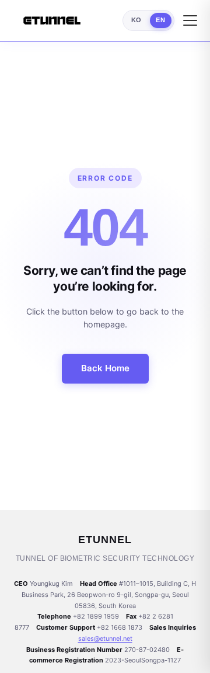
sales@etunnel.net (105, 638)
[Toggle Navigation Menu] (190, 20)
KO (136, 19)
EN (160, 19)
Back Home (105, 368)
